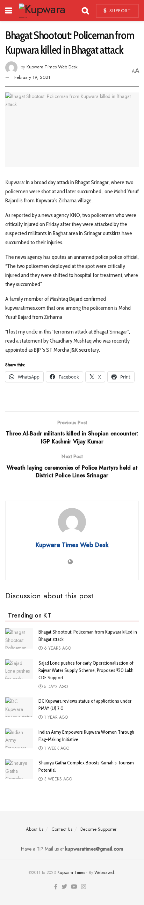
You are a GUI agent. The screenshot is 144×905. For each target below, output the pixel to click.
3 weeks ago (57, 779)
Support (119, 10)
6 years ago (57, 648)
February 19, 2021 (32, 77)
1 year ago (55, 717)
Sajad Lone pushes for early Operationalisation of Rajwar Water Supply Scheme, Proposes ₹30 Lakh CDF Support (86, 670)
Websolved (104, 872)
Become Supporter (98, 829)
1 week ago (56, 748)
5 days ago (55, 686)
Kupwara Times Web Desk (52, 66)
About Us (34, 829)
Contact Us (61, 829)
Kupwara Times (71, 872)
